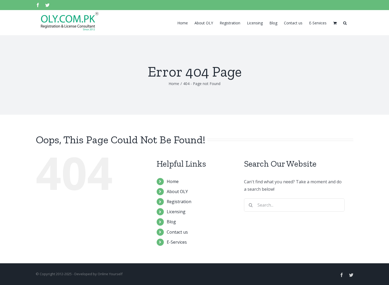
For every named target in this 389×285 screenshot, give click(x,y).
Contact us (177, 232)
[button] (345, 22)
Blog (171, 222)
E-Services (177, 242)
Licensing (176, 212)
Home (173, 181)
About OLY (177, 191)
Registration (179, 201)
